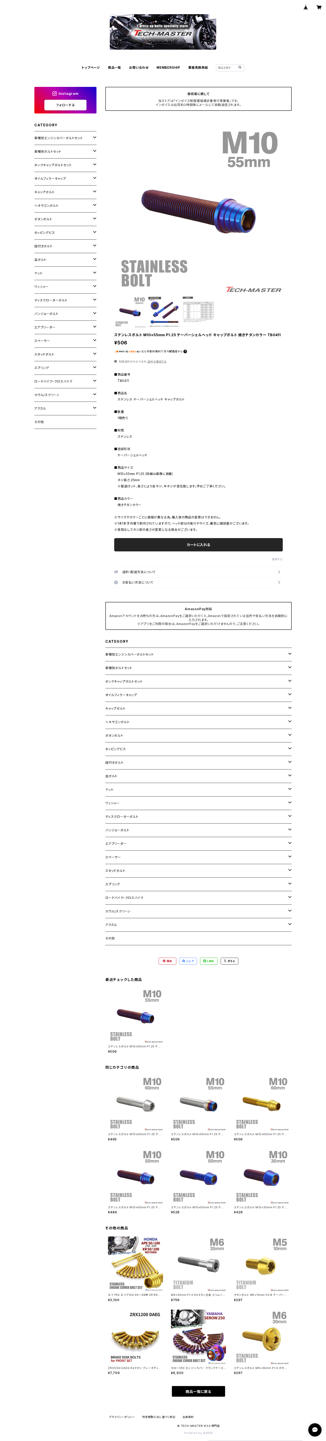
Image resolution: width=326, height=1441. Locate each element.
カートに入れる (198, 545)
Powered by (193, 1433)
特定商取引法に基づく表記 (158, 1417)
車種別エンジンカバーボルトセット (129, 654)
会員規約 (188, 1417)
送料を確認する (157, 361)
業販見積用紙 (198, 67)
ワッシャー (112, 803)
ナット (109, 789)
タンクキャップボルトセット (124, 681)
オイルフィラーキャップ (121, 695)
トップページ (91, 67)
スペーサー (113, 857)
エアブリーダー (116, 843)
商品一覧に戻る (198, 1391)
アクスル (111, 925)
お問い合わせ (139, 67)
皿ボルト (111, 776)
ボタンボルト (114, 735)
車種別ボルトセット (118, 668)
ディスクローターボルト (122, 816)
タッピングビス (115, 749)
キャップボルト (115, 708)
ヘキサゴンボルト (117, 722)
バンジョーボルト (117, 830)
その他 (110, 938)
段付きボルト (114, 762)
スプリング (112, 884)
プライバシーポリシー (122, 1417)
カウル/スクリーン (117, 911)
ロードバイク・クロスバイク (124, 898)
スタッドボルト (115, 871)
